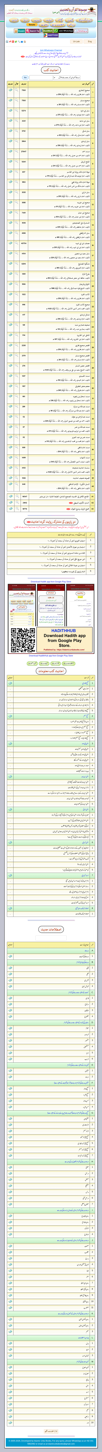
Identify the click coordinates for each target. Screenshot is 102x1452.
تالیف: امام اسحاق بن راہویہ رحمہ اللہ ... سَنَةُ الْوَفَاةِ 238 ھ (69, 400)
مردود (87, 1077)
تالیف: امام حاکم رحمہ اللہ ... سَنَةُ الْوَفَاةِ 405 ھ (72, 227)
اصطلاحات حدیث (68, 663)
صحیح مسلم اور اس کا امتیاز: (82, 733)
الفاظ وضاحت (59, 64)
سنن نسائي (86, 131)
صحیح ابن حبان (84, 213)
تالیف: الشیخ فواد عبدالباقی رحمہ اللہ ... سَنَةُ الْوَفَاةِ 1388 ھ (69, 288)
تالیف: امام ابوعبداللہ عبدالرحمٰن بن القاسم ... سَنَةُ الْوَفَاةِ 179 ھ (67, 176)
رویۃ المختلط (86, 1302)
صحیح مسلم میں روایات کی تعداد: (80, 727)
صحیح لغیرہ (86, 1095)
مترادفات (35, 64)
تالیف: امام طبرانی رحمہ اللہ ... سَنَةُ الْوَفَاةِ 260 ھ (73, 390)
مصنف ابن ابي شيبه (83, 243)
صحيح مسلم (85, 100)
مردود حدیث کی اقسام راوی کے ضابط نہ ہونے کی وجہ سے (73, 1240)
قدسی (87, 998)
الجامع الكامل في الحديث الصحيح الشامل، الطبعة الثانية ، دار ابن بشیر (64, 497)
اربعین (87, 1417)
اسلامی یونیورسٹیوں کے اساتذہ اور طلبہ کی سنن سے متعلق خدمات (71, 848)
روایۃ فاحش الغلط (84, 1296)
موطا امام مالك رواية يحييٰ (81, 182)
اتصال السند (85, 1356)
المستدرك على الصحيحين (81, 223)
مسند (87, 1392)
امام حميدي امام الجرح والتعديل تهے (79, 892)
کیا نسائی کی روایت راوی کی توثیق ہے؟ (78, 837)
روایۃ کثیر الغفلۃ (85, 1289)
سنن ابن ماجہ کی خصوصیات (81, 804)
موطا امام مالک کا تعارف (82, 914)
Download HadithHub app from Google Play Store (51, 656)
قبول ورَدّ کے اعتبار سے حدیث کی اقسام (78, 1065)
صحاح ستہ (86, 1374)
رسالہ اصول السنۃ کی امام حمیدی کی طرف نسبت (76, 886)
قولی (87, 968)
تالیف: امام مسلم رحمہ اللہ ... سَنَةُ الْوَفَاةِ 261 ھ (73, 104)
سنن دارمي (86, 192)
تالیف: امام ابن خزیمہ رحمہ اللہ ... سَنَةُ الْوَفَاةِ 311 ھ (72, 207)
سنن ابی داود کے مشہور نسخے (81, 760)
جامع (87, 1380)
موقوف (86, 1011)
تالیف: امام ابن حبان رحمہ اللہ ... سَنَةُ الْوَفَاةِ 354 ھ (72, 217)
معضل (87, 1180)
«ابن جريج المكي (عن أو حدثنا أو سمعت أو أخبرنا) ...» (66, 559)
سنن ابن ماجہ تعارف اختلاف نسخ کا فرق (78, 782)
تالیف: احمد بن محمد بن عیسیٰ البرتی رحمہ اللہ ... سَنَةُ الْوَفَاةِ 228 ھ (66, 421)
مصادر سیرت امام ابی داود (82, 766)
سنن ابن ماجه (85, 121)
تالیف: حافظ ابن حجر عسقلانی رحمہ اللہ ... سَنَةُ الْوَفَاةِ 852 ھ (68, 278)
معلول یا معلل (85, 1204)
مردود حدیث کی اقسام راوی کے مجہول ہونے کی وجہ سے (73, 1314)
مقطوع (86, 1017)
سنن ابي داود (85, 111)
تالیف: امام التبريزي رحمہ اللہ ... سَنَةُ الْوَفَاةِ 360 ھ (72, 268)
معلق (87, 1167)
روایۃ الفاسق (85, 1222)
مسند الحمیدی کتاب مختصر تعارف (80, 903)
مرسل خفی (86, 1198)
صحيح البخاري (84, 90)
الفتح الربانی (85, 162)
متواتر (87, 1028)
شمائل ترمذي (85, 315)
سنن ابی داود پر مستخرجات (82, 749)
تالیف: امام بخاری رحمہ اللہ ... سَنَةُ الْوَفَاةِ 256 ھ (73, 94)
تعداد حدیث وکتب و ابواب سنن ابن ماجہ (78, 798)
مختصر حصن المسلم (83, 366)
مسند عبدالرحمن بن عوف (81, 417)
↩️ (7, 41)
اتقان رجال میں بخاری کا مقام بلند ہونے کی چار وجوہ (75, 694)
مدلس (87, 1192)
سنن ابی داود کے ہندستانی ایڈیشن (80, 755)
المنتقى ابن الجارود (83, 335)
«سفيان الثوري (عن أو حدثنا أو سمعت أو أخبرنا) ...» (66, 541)
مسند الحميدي (84, 376)
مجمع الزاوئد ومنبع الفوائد (80, 509)
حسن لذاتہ (86, 1101)
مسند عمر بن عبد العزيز (81, 437)
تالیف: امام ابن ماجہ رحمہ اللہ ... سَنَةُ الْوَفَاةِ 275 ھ (72, 125)
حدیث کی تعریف (84, 956)
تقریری (86, 980)
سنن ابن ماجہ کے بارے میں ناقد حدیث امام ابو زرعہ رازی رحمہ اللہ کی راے (68, 793)
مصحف (86, 1246)
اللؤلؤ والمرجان (84, 284)
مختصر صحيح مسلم (83, 356)
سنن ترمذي (85, 141)
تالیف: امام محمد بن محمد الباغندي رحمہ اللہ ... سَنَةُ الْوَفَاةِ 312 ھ (67, 441)
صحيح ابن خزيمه (83, 203)
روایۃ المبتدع (85, 1216)
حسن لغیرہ (86, 1107)
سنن (87, 1386)
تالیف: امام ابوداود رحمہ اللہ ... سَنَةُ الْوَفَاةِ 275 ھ (73, 115)
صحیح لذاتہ (86, 1089)
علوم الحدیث (55, 663)
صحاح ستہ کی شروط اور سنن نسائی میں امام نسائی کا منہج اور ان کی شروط (70, 815)
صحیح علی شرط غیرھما (83, 1156)
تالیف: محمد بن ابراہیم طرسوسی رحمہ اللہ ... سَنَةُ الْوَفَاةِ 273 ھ (68, 431)
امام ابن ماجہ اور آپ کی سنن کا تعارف (78, 788)
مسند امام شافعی (84, 447)
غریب (87, 1059)
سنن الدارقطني (84, 233)
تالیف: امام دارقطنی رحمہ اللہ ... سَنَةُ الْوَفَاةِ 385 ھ (72, 237)
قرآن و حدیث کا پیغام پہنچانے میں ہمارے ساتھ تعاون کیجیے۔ (51, 53)
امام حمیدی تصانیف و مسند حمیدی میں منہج (77, 881)
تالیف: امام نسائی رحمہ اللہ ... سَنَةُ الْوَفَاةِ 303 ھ (73, 135)
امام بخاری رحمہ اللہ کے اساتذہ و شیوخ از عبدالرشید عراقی (73, 705)
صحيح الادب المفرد (83, 305)
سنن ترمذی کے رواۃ (83, 864)
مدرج (87, 1259)
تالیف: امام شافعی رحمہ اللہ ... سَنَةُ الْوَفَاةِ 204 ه (73, 451)
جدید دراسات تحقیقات (82, 771)
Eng (90, 41)
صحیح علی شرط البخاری (83, 1144)
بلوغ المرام (86, 274)
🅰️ (13, 41)
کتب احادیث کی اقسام (82, 1362)
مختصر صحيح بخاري (82, 345)
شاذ (88, 1271)
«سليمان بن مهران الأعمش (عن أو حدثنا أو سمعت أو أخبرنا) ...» (62, 547)
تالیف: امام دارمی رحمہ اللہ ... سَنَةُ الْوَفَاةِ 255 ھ (73, 196)
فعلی (87, 974)
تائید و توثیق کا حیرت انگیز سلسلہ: (79, 722)
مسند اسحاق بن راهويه (81, 396)
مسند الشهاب (85, 458)
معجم (87, 1411)
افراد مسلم (86, 1131)
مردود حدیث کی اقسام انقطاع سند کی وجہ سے (77, 1162)
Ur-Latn (76, 41)
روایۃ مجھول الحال (84, 1326)
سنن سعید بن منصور (82, 254)
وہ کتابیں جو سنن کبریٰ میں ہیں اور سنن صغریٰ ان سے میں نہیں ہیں (71, 831)
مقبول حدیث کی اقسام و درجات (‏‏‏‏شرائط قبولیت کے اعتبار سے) (71, 1083)
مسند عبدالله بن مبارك (81, 407)
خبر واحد (86, 1035)
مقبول (87, 1071)
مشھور (87, 1041)
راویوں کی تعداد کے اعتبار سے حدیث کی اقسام (76, 1022)
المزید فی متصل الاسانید (83, 1265)
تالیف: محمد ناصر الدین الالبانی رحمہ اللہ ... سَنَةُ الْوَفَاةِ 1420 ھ (68, 309)
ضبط (87, 1350)
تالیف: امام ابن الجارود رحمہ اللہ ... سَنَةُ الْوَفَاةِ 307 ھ (71, 339)
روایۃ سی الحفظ (85, 1283)
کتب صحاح (85, 1368)
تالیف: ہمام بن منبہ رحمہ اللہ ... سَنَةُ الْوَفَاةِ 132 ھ (73, 329)
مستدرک (86, 1404)
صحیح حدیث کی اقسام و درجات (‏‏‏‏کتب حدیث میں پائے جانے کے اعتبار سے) (68, 1113)
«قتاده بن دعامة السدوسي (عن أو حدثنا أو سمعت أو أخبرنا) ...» (62, 553)
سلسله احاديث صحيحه (81, 468)
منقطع (87, 1186)
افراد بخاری (85, 1125)
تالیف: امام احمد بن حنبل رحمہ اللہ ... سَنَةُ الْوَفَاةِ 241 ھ (70, 155)
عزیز (87, 1053)
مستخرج (86, 1398)
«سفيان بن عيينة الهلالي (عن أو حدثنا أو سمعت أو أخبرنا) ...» (63, 565)
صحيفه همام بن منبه (82, 325)
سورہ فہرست (50, 64)
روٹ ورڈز (67, 64)
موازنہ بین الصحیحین (84, 689)
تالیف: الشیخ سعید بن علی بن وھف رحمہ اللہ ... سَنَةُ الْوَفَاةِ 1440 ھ (66, 370)
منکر (87, 1277)
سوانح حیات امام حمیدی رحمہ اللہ (80, 897)
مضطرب (86, 1308)
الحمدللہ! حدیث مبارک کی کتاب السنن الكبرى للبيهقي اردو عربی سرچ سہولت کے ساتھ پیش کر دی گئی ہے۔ (53, 57)
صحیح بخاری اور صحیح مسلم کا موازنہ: (79, 738)
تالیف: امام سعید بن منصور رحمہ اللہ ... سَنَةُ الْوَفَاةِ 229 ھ (69, 258)
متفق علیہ (86, 1119)
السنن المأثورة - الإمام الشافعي (79, 484)
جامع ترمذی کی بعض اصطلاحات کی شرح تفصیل (76, 853)
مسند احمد (86, 151)
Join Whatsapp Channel (51, 50)
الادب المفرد (85, 294)
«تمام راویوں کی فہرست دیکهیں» (73, 572)
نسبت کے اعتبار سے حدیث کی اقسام (78, 992)
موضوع (86, 1235)
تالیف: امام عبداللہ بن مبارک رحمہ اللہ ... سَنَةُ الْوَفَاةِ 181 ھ (69, 411)
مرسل (87, 1174)
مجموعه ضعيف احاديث (81, 478)
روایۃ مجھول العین (84, 1319)
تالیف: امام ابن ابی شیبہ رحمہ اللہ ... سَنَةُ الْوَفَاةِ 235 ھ (71, 247)
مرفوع (87, 1004)
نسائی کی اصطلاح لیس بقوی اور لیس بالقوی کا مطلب (75, 826)
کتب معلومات (32, 663)
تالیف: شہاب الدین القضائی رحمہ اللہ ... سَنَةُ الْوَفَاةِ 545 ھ (69, 462)
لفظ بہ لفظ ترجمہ (42, 64)
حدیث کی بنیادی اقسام (82, 962)
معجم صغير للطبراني (82, 386)
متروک (87, 1228)
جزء (88, 1423)
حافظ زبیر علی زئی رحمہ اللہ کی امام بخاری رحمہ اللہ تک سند (74, 700)
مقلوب (86, 1252)
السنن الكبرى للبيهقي (81, 503)
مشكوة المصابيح (84, 264)
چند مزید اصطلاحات (83, 1338)
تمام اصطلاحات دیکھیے (51, 1431)
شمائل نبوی (85, 987)
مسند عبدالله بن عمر (82, 427)
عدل (87, 1344)
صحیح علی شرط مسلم (84, 1150)
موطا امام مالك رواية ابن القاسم (78, 172)
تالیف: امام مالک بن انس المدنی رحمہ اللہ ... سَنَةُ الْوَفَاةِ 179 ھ (68, 186)
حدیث (87, 951)
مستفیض (86, 1047)
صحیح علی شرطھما (84, 1137)
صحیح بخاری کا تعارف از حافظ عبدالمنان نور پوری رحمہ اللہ (74, 711)
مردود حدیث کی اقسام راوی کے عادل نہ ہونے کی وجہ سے (73, 1210)
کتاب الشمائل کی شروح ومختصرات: (79, 859)
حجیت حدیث (44, 663)
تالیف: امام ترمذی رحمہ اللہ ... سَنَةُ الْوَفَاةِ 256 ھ (73, 145)
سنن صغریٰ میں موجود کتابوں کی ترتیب (78, 820)
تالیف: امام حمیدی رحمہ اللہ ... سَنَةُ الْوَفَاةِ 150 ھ (73, 380)
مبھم (87, 1332)
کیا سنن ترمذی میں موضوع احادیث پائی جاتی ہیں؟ (76, 870)
